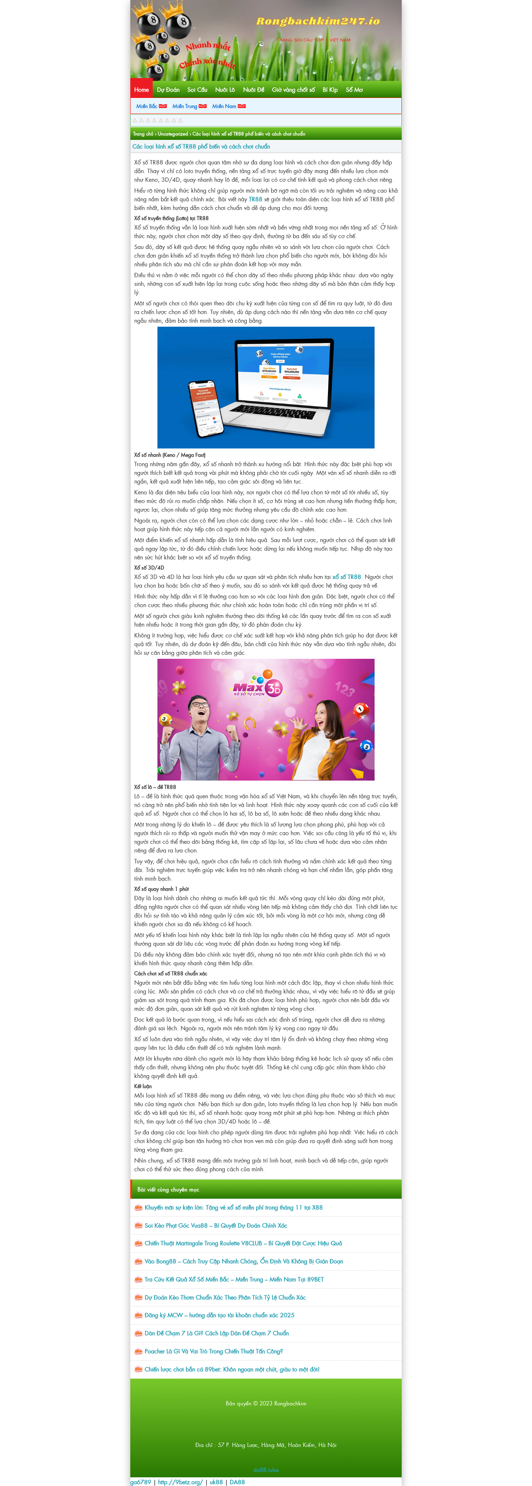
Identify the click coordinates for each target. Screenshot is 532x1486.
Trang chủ (143, 133)
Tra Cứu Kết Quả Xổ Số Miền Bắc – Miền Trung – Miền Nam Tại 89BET (234, 1279)
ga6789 (140, 1481)
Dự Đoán (168, 89)
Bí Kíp (330, 89)
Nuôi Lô (225, 89)
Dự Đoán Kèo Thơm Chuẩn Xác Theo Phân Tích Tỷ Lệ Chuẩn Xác (225, 1297)
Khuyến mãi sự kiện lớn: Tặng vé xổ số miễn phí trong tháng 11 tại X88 (234, 1207)
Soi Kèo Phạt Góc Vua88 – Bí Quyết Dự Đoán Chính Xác (216, 1225)
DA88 (237, 1481)
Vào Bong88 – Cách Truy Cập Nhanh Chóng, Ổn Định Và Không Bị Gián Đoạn (244, 1261)
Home (141, 89)
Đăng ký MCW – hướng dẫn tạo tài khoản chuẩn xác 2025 (220, 1314)
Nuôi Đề (253, 89)
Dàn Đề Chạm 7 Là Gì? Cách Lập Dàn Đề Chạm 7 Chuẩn (217, 1332)
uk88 (216, 1481)
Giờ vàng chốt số (293, 89)
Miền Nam (225, 105)
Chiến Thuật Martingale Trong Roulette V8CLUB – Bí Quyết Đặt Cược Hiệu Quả (243, 1242)
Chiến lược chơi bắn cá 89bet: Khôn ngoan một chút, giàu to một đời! (232, 1369)
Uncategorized (173, 133)
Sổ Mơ (354, 89)
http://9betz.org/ (180, 1481)
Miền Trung (186, 105)
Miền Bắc (147, 105)
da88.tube (266, 1469)
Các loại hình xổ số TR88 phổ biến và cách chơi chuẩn (201, 146)
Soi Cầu (197, 89)
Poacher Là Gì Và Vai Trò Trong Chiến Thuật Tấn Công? (214, 1351)
